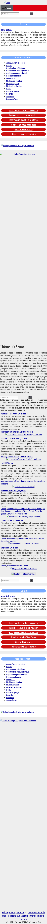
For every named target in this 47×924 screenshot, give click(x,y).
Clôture (9, 65)
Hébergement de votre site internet (23, 120)
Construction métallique (15, 68)
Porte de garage (12, 91)
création (20, 912)
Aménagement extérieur (15, 62)
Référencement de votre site (24, 134)
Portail (8, 88)
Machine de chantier (14, 80)
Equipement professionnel (16, 73)
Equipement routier (13, 75)
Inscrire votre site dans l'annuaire (23, 110)
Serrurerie (10, 96)
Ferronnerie (10, 78)
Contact (23, 919)
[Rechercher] (31, 13)
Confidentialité (37, 915)
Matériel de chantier (14, 86)
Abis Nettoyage (8, 596)
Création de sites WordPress (23, 124)
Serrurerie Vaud (12, 98)
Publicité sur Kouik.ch (18, 915)
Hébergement (8, 912)
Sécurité (9, 93)
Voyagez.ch (6, 29)
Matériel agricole (12, 83)
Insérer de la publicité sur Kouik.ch (23, 115)
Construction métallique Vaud (17, 70)
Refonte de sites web (23, 129)
